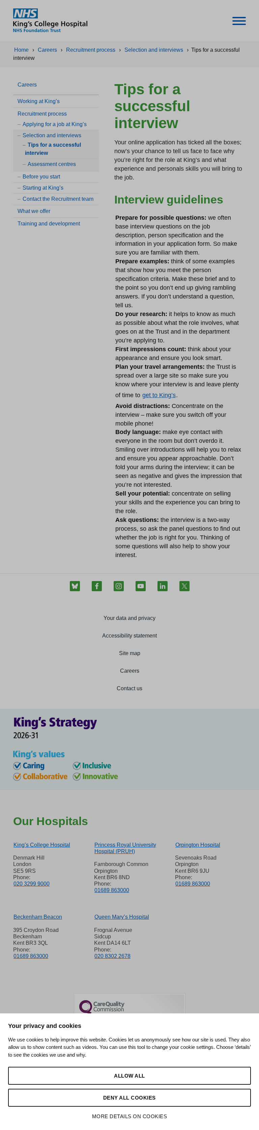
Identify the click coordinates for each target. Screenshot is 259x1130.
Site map (129, 653)
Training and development (49, 223)
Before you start (41, 176)
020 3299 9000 (31, 884)
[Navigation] (239, 22)
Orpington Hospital (197, 845)
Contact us (129, 688)
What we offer (34, 211)
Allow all (129, 1076)
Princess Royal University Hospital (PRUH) (125, 848)
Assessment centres (52, 164)
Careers (27, 85)
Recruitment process (42, 114)
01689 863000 (111, 890)
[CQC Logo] (101, 1012)
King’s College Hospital (41, 845)
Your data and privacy (129, 618)
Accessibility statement (129, 636)
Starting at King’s (43, 188)
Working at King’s (39, 101)
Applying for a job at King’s (55, 124)
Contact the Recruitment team (58, 199)
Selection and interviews (52, 135)
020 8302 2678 (112, 956)
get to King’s (159, 395)
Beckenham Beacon (37, 917)
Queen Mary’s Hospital (121, 917)
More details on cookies (129, 1116)
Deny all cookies (129, 1098)
